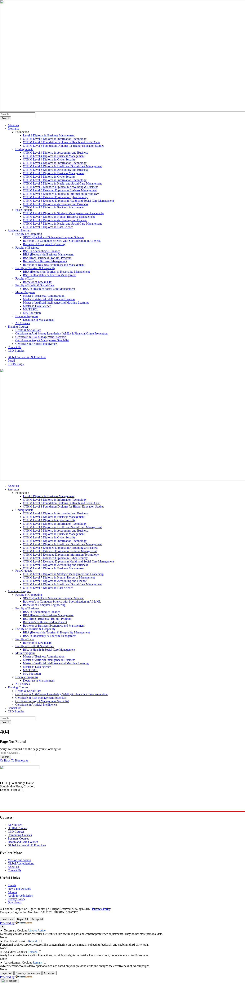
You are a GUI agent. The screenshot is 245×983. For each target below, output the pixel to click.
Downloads (15, 902)
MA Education (32, 312)
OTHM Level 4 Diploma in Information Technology (55, 162)
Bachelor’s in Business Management (45, 261)
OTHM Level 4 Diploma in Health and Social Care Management (62, 166)
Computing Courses (20, 835)
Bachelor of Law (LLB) (37, 282)
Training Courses (18, 326)
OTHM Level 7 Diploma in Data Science (48, 227)
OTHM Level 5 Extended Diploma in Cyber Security (55, 197)
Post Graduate (23, 209)
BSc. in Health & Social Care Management (49, 288)
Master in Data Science (37, 306)
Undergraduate (24, 149)
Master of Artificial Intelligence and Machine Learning (56, 302)
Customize (7, 919)
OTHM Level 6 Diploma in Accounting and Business (55, 204)
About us (13, 125)
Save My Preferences (28, 973)
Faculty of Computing (28, 233)
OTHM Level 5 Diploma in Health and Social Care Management (62, 183)
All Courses (22, 323)
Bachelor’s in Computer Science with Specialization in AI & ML (62, 240)
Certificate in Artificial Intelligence (36, 343)
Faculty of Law (24, 278)
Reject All (22, 919)
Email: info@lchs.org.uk (14, 806)
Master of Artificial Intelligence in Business (49, 299)
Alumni (12, 892)
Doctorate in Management (38, 319)
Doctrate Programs (26, 316)
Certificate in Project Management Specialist (42, 340)
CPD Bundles (16, 350)
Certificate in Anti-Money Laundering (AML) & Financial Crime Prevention (61, 333)
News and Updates (19, 888)
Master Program (25, 292)
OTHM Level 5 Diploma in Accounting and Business (55, 169)
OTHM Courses (17, 828)
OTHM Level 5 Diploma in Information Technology (55, 180)
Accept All (37, 919)
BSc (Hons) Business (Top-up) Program (47, 257)
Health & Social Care (28, 330)
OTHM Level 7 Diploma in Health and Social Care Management (62, 223)
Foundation (22, 132)
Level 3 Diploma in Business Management (48, 135)
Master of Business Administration (44, 295)
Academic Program (19, 230)
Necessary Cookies (15, 930)
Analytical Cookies (15, 951)
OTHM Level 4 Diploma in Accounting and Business (55, 152)
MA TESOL (30, 309)
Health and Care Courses (23, 842)
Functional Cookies (15, 941)
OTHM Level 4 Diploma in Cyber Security (49, 159)
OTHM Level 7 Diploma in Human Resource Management (59, 216)
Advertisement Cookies (18, 962)
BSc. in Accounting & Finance (41, 251)
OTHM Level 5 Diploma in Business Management (53, 173)
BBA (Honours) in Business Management (48, 254)
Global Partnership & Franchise (27, 357)
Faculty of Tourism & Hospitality (35, 268)
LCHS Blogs (16, 364)
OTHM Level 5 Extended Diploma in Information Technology (61, 193)
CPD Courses (16, 831)
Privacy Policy (16, 899)
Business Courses (18, 838)
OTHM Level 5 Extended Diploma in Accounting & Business (60, 187)
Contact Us (14, 347)
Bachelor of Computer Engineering (44, 244)
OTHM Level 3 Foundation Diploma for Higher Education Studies (63, 145)
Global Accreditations (21, 863)
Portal (11, 360)
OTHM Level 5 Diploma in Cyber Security (49, 176)
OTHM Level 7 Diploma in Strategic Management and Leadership (63, 213)
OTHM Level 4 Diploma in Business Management (53, 156)
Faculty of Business (27, 247)
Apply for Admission (20, 895)
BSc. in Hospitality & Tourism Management (49, 275)
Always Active (37, 930)
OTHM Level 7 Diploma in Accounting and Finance (55, 220)
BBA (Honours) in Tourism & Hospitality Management (56, 271)
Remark (33, 941)
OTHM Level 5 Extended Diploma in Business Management (60, 190)
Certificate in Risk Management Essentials (40, 336)
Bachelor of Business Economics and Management (53, 264)
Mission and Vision (19, 860)
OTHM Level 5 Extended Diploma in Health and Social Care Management (68, 200)
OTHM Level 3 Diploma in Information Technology (55, 138)
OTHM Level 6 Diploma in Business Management (53, 207)
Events (12, 885)
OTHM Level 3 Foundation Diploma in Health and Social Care (61, 142)
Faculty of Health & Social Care (34, 285)
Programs (13, 128)
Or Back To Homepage (14, 760)
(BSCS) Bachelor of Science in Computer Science (53, 237)
